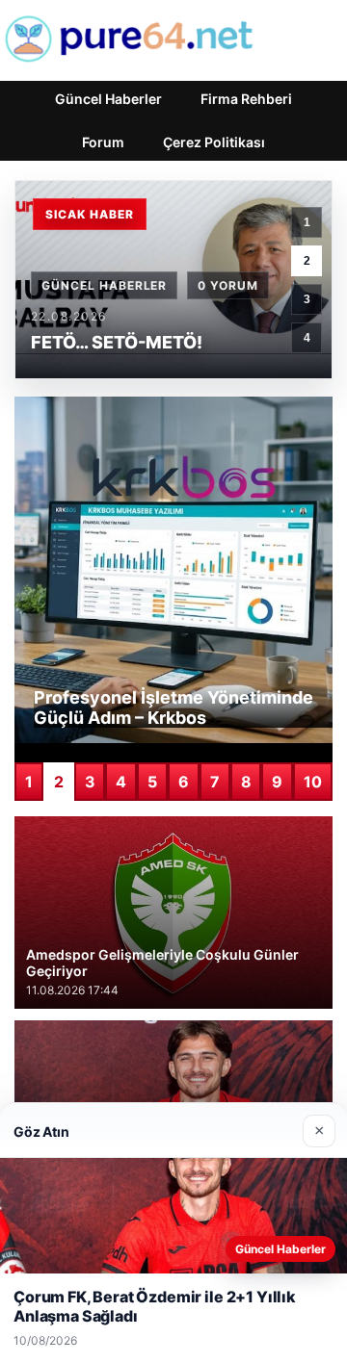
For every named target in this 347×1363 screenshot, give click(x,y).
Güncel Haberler (108, 98)
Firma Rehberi (246, 98)
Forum (103, 142)
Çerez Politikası (214, 142)
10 (313, 781)
